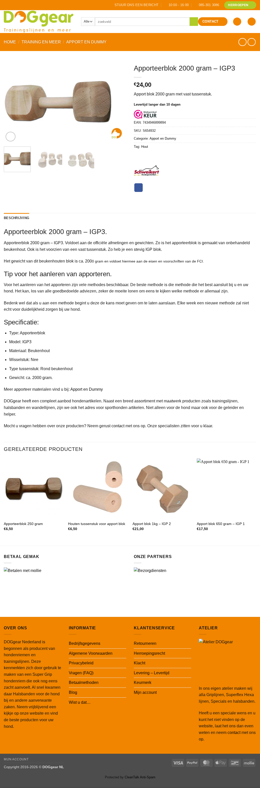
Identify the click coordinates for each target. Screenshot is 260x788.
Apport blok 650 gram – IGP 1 (221, 524)
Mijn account (145, 692)
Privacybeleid (81, 663)
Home (10, 42)
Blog (73, 692)
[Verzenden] (194, 21)
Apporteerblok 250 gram (23, 524)
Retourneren (145, 643)
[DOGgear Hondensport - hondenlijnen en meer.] (38, 21)
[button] (237, 22)
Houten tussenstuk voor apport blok (96, 524)
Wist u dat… (80, 702)
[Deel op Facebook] (138, 187)
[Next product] (242, 42)
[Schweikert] (146, 170)
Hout (144, 147)
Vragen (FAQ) (81, 673)
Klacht (139, 663)
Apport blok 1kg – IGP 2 (152, 524)
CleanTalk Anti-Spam (140, 777)
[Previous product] (251, 42)
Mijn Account (16, 759)
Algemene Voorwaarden (90, 653)
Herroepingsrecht (149, 653)
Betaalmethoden (84, 682)
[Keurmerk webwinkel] (145, 114)
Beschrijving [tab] (16, 218)
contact (117, 426)
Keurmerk (142, 682)
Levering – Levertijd (151, 673)
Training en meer (41, 42)
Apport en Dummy (86, 42)
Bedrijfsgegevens (84, 643)
